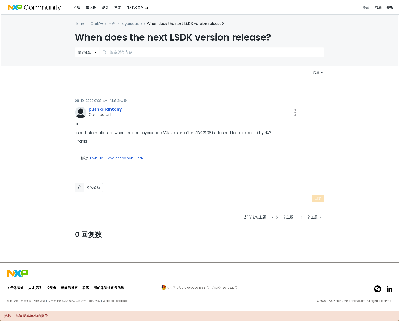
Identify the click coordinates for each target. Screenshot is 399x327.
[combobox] (211, 52)
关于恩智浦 (15, 287)
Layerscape (131, 23)
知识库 (91, 7)
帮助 (378, 7)
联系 (86, 287)
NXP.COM (135, 7)
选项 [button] (316, 72)
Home (80, 23)
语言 (366, 7)
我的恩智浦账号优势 (109, 287)
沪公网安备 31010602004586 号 (188, 288)
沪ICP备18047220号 (224, 287)
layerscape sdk (120, 158)
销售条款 (39, 301)
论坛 (76, 7)
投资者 (51, 287)
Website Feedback (115, 301)
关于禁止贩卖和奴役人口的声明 (67, 301)
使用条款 (26, 301)
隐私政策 (12, 301)
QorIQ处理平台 (103, 23)
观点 (105, 7)
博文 (117, 7)
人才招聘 (35, 287)
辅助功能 (94, 301)
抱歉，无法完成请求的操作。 (28, 315)
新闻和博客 (69, 287)
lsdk (140, 158)
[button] (295, 112)
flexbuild (96, 158)
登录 (390, 7)
